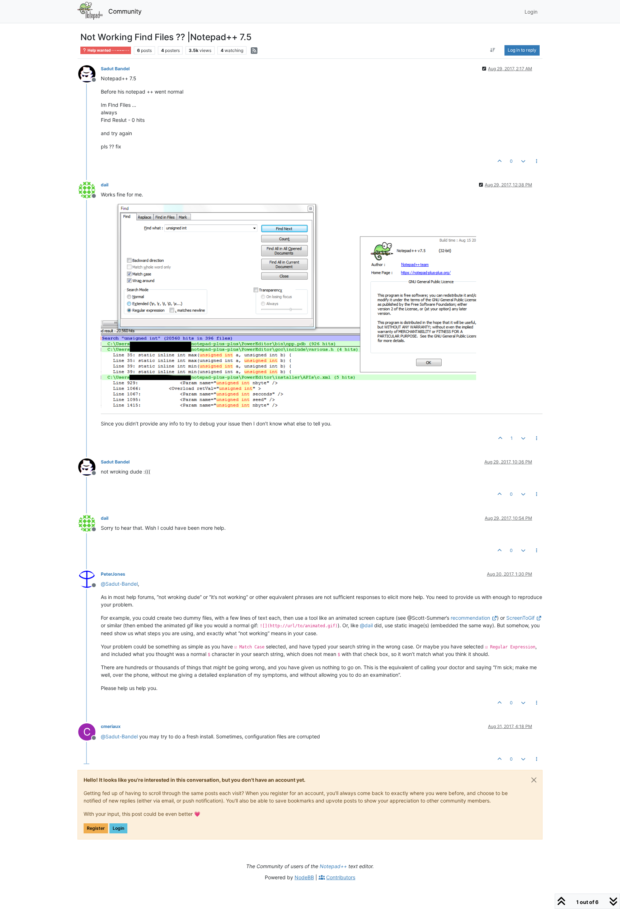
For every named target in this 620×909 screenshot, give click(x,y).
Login (118, 828)
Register (96, 828)
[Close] (534, 780)
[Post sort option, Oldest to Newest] (493, 50)
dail (104, 184)
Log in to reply (522, 50)
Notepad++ (333, 866)
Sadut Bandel (115, 68)
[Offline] (89, 73)
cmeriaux (111, 726)
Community (125, 11)
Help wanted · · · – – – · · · (108, 50)
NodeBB (304, 877)
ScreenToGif (520, 618)
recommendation (470, 618)
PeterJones (113, 574)
